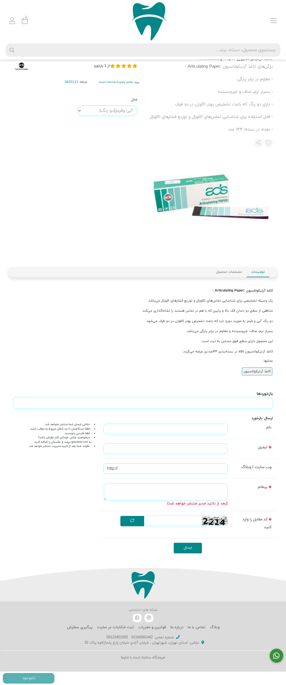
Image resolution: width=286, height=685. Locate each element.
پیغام (263, 487)
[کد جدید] (132, 521)
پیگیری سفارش (80, 627)
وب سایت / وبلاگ (256, 467)
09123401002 (117, 637)
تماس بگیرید (28, 678)
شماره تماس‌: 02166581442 (152, 637)
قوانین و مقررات (152, 627)
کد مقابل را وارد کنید (256, 523)
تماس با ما (197, 627)
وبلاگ (215, 627)
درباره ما (176, 627)
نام (268, 427)
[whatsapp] (137, 618)
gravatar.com (80, 442)
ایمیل (263, 447)
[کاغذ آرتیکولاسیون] (143, 584)
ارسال (188, 547)
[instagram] (149, 618)
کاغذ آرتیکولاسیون (257, 371)
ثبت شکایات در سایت (115, 627)
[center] (12, 50)
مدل (134, 99)
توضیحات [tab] (258, 272)
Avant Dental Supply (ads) (116, 82)
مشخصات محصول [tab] (229, 272)
